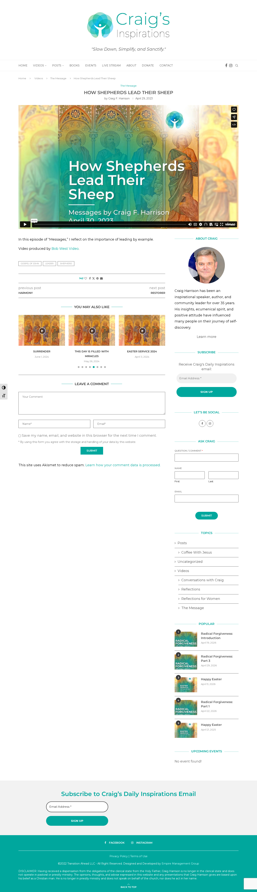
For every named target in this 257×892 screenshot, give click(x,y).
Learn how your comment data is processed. (122, 465)
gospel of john (30, 263)
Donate (148, 65)
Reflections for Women (200, 599)
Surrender (41, 351)
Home (22, 65)
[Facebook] (226, 65)
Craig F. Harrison (119, 98)
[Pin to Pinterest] (97, 278)
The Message (58, 78)
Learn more (206, 337)
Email (178, 491)
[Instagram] (230, 65)
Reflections (190, 589)
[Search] (237, 65)
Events (90, 65)
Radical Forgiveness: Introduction (217, 636)
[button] (23, 341)
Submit (206, 515)
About (131, 65)
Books (74, 65)
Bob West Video (65, 249)
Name (178, 468)
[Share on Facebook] (90, 278)
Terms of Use (139, 856)
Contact (166, 65)
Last (210, 481)
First (177, 481)
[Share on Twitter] (93, 278)
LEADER (49, 263)
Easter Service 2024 (142, 351)
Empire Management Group (180, 863)
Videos (38, 65)
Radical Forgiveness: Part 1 (217, 704)
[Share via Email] (101, 278)
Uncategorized (190, 562)
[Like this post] (85, 278)
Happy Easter (211, 679)
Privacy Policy (118, 856)
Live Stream (111, 65)
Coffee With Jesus (196, 552)
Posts (56, 65)
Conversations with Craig (202, 580)
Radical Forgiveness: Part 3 (217, 658)
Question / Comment (189, 450)
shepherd (66, 263)
